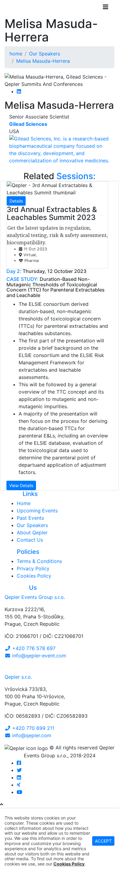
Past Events (30, 518)
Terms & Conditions (39, 561)
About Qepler (32, 532)
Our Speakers (32, 525)
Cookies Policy (34, 576)
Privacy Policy (33, 568)
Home (24, 503)
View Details (21, 485)
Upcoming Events (37, 511)
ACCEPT (103, 841)
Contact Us (30, 540)
